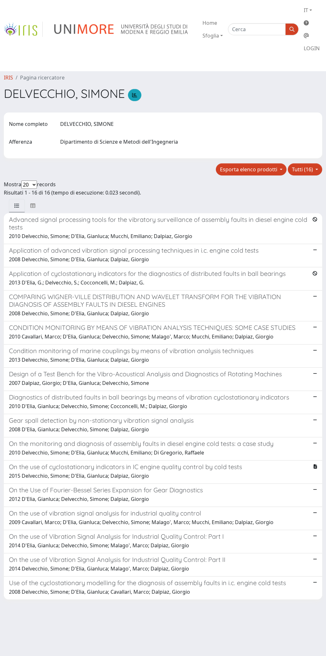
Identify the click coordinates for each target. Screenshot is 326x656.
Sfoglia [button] (210, 35)
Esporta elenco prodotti (249, 169)
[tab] (17, 205)
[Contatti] (311, 35)
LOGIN (312, 48)
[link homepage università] (121, 29)
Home (209, 22)
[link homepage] (23, 29)
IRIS (8, 77)
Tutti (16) (303, 169)
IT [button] (306, 10)
